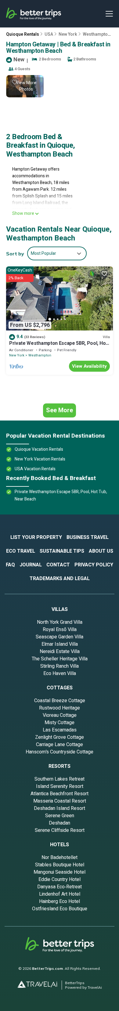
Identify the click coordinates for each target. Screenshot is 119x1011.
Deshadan (59, 823)
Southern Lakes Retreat (59, 779)
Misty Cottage (59, 722)
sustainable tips (62, 551)
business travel (88, 537)
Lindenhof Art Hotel (59, 894)
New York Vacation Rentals (40, 459)
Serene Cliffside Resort (60, 830)
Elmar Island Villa (59, 644)
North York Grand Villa (59, 622)
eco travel (20, 551)
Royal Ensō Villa (60, 629)
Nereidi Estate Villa (60, 651)
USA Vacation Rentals (35, 469)
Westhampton (39, 355)
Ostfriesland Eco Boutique (59, 908)
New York (68, 34)
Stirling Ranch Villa (59, 666)
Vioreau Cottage (60, 715)
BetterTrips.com (47, 968)
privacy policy (93, 565)
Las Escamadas (60, 730)
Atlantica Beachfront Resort (59, 793)
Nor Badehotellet (59, 857)
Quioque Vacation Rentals (39, 449)
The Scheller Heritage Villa (60, 659)
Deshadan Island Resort (59, 808)
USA (49, 34)
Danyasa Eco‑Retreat (59, 886)
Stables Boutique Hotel (59, 864)
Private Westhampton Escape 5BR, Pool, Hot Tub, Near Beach (58, 346)
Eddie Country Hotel (59, 879)
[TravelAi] (39, 985)
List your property (36, 537)
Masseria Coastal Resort (59, 801)
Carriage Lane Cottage (59, 744)
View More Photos (26, 86)
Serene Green (59, 815)
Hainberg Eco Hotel (59, 901)
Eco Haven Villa (59, 673)
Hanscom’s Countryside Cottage (59, 752)
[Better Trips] (59, 947)
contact (58, 565)
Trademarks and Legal (60, 578)
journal (31, 565)
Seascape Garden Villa (59, 637)
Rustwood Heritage (59, 708)
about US (101, 551)
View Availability (89, 366)
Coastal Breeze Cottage (59, 700)
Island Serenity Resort (59, 786)
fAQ (10, 565)
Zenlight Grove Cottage (59, 737)
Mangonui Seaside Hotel (59, 872)
